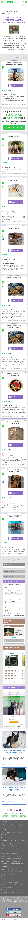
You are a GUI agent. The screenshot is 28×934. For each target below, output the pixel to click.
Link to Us (3, 827)
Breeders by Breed (19, 885)
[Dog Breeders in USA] (11, 810)
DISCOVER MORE (6, 764)
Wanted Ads (4, 874)
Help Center (20, 832)
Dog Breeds (4, 845)
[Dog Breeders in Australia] (20, 810)
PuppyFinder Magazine (6, 832)
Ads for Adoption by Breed (7, 885)
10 (18, 559)
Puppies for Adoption (17, 861)
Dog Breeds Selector (13, 843)
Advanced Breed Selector (19, 615)
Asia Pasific (22, 817)
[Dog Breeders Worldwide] (8, 810)
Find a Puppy (4, 840)
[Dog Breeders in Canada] (14, 810)
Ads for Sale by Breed (17, 882)
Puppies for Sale (13, 840)
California (3, 13)
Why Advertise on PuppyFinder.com (9, 876)
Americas (14, 817)
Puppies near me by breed (17, 863)
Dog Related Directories (6, 848)
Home (2, 11)
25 (22, 559)
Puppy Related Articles (6, 858)
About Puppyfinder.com (11, 824)
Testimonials (4, 835)
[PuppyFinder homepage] (2, 2)
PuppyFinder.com (6, 898)
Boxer (17, 11)
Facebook (15, 909)
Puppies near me (5, 863)
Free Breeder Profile (6, 871)
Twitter (15, 912)
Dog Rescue (4, 843)
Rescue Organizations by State (8, 890)
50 (26, 559)
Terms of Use (11, 827)
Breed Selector (13, 901)
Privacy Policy (19, 827)
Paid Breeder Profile (17, 871)
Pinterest (15, 915)
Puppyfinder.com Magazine (20, 765)
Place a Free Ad (14, 869)
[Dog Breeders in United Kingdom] (17, 810)
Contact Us (21, 824)
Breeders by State (5, 887)
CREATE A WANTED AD (14, 127)
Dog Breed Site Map (6, 882)
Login (16, 2)
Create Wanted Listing (6, 856)
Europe (5, 817)
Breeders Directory (5, 861)
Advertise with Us (5, 869)
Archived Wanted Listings (16, 892)
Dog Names (11, 845)
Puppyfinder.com (5, 899)
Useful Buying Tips (17, 856)
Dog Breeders (9, 11)
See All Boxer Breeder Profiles (12, 690)
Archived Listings (5, 892)
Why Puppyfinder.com (14, 874)
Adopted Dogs (20, 890)
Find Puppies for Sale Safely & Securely (10, 853)
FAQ (14, 832)
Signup (10, 2)
